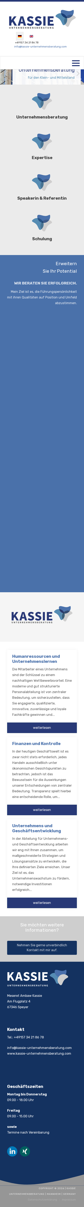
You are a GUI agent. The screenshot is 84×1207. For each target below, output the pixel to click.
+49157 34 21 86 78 (27, 42)
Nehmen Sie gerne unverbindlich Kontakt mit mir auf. (42, 947)
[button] (78, 79)
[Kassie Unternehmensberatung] (42, 19)
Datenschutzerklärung (42, 1199)
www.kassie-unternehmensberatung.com (39, 1053)
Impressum (69, 1199)
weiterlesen (42, 728)
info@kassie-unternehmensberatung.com (40, 46)
